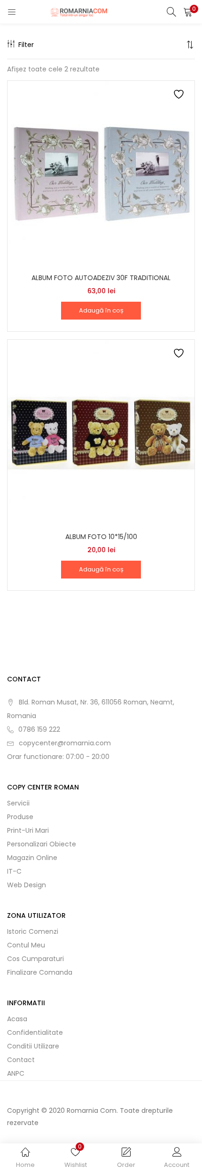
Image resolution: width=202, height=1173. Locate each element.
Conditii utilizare (33, 1046)
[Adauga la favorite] (179, 95)
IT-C (14, 871)
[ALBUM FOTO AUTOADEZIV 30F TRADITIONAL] (101, 174)
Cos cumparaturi (35, 958)
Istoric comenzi (32, 931)
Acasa (17, 1019)
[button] (188, 11)
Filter (26, 44)
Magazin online (32, 857)
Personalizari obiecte (41, 844)
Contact (21, 1059)
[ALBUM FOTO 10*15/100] (101, 433)
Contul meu (26, 945)
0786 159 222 (39, 729)
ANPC (15, 1073)
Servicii (18, 803)
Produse (20, 816)
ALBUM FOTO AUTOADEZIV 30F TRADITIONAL (101, 278)
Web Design (26, 885)
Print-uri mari (28, 830)
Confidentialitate (35, 1032)
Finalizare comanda (39, 972)
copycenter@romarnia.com (65, 743)
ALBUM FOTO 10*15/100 (101, 536)
